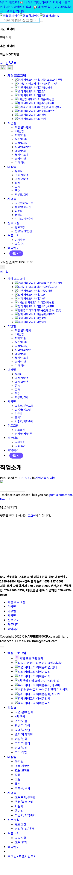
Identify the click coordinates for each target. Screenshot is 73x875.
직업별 (11, 123)
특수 (17, 190)
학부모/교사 (21, 194)
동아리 (18, 215)
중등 (17, 183)
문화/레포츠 (48, 111)
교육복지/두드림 (24, 203)
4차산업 (49, 99)
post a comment (60, 494)
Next (5, 499)
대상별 (11, 166)
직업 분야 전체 (23, 127)
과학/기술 (20, 135)
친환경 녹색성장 (53, 107)
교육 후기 (20, 243)
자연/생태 (46, 87)
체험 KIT (16, 253)
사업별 (11, 198)
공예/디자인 (50, 83)
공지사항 (20, 240)
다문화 (18, 211)
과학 (43, 95)
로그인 (4, 271)
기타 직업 (20, 162)
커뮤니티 (13, 235)
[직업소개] (12, 490)
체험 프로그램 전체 (51, 80)
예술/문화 (20, 151)
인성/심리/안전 (23, 231)
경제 (43, 115)
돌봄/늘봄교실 (23, 207)
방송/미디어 (21, 139)
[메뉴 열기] (10, 67)
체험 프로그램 (16, 75)
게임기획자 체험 (45, 477)
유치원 (18, 171)
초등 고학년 (21, 179)
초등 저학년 (21, 175)
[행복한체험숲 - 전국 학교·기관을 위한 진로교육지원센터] (30, 15)
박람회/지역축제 (24, 219)
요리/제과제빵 (23, 147)
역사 (43, 119)
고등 (17, 187)
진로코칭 (13, 223)
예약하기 (13, 248)
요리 (43, 91)
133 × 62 (24, 477)
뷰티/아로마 (48, 103)
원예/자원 (20, 158)
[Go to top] (2, 646)
